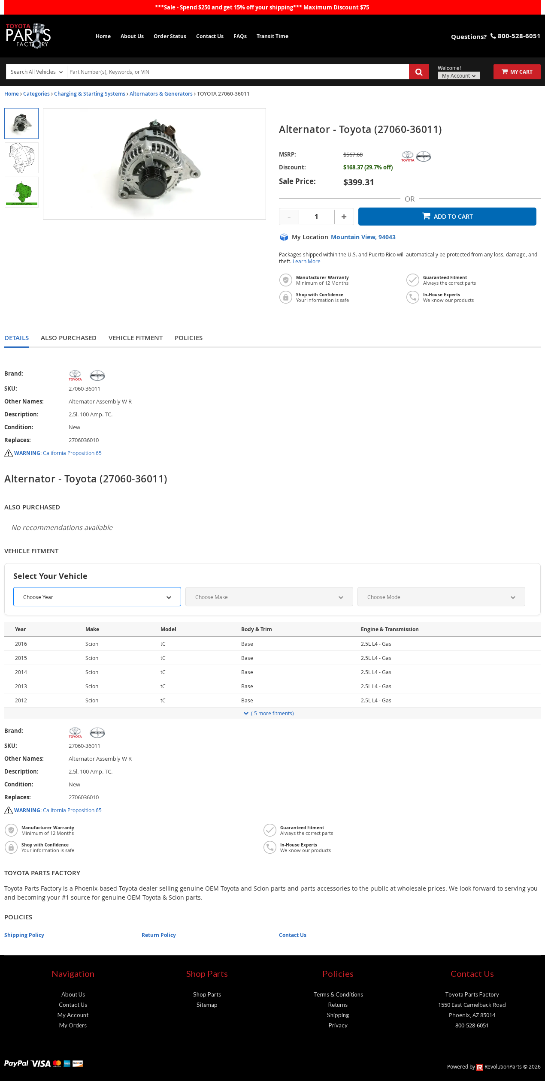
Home (103, 36)
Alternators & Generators (161, 93)
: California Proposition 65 (58, 452)
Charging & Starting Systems (89, 93)
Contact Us (210, 36)
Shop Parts (207, 994)
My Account (456, 75)
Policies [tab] (189, 337)
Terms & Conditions (338, 994)
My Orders (73, 1025)
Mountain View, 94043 (363, 237)
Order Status (170, 36)
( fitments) (272, 713)
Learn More (307, 261)
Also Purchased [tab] (69, 337)
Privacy (338, 1025)
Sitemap (207, 1004)
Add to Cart (453, 216)
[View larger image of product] (21, 123)
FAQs (240, 36)
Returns (338, 1004)
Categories (36, 93)
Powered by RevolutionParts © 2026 (494, 1066)
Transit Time (272, 36)
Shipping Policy (24, 935)
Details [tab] (16, 337)
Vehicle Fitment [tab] (136, 337)
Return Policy (159, 935)
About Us (132, 36)
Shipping (338, 1015)
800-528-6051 (472, 1025)
